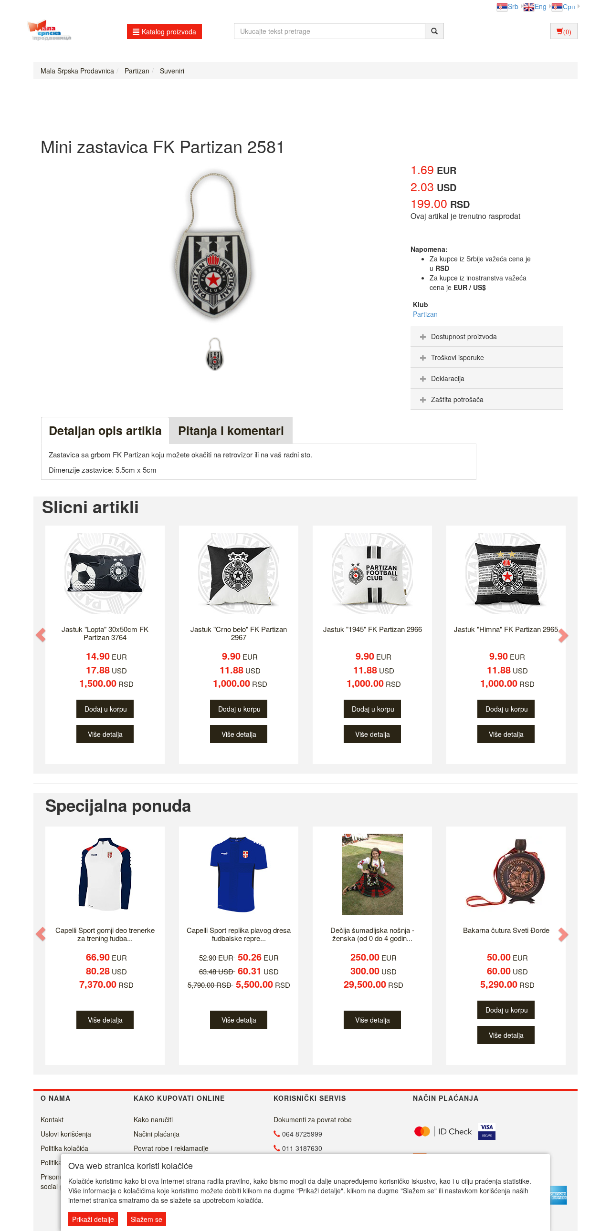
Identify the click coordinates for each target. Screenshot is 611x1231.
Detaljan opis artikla (105, 430)
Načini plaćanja (156, 1133)
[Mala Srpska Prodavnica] (46, 31)
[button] (41, 635)
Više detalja (105, 734)
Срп (569, 6)
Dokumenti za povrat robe (313, 1119)
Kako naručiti (153, 1119)
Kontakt (52, 1119)
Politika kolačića (64, 1148)
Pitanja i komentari (231, 430)
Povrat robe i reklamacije (171, 1148)
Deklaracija (447, 378)
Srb (513, 6)
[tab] (487, 336)
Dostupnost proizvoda (464, 336)
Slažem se (146, 1219)
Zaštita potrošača (457, 399)
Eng (541, 6)
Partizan (425, 314)
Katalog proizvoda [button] (169, 31)
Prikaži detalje (93, 1219)
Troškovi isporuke (457, 357)
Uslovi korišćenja (66, 1133)
